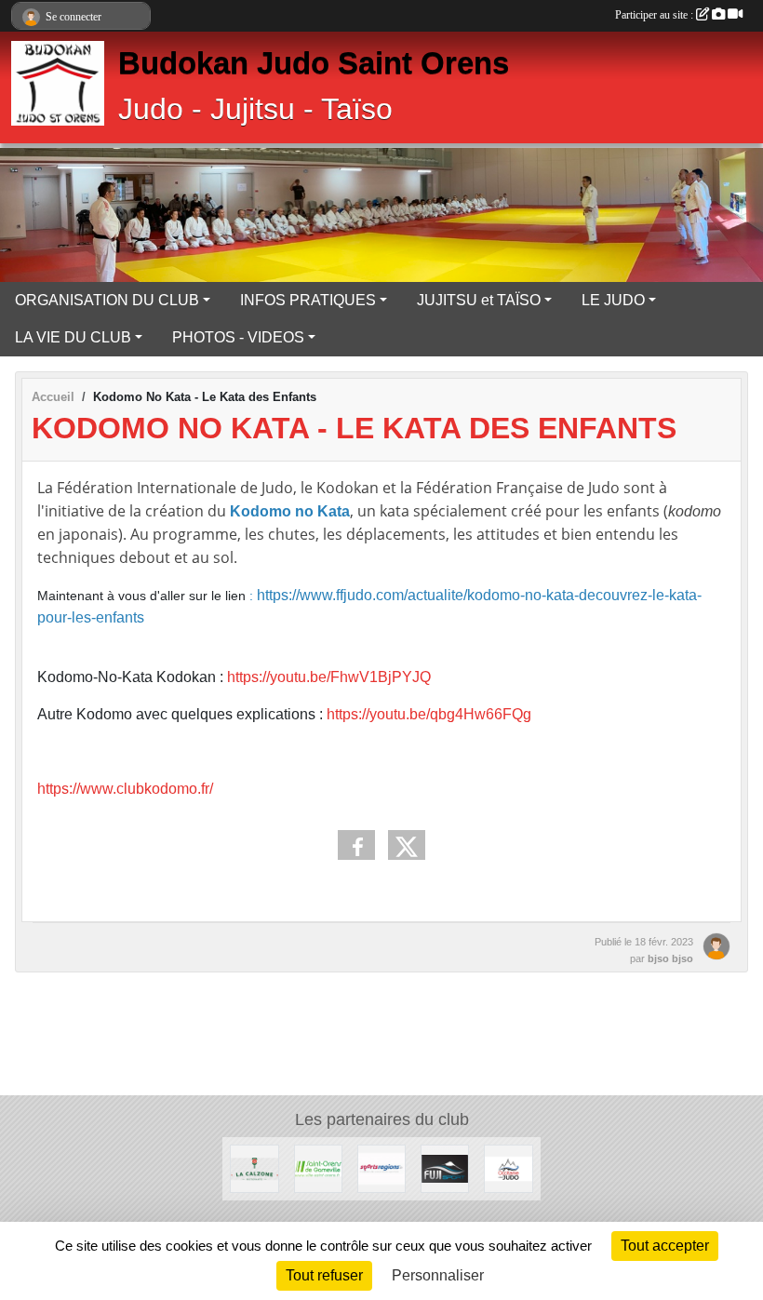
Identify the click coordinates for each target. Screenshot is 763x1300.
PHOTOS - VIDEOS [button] (238, 337)
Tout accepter (665, 1245)
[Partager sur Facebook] (356, 845)
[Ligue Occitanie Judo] (508, 1168)
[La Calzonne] (254, 1168)
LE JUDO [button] (613, 300)
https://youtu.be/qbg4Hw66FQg (429, 714)
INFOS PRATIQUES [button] (308, 300)
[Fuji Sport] (445, 1168)
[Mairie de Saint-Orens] (318, 1168)
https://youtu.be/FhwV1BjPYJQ (329, 677)
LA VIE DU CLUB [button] (73, 337)
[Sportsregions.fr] (381, 1168)
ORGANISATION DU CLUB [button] (107, 300)
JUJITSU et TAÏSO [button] (479, 300)
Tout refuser (324, 1275)
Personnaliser (438, 1275)
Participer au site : (655, 14)
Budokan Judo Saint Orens (313, 63)
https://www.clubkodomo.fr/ (125, 789)
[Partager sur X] (406, 845)
